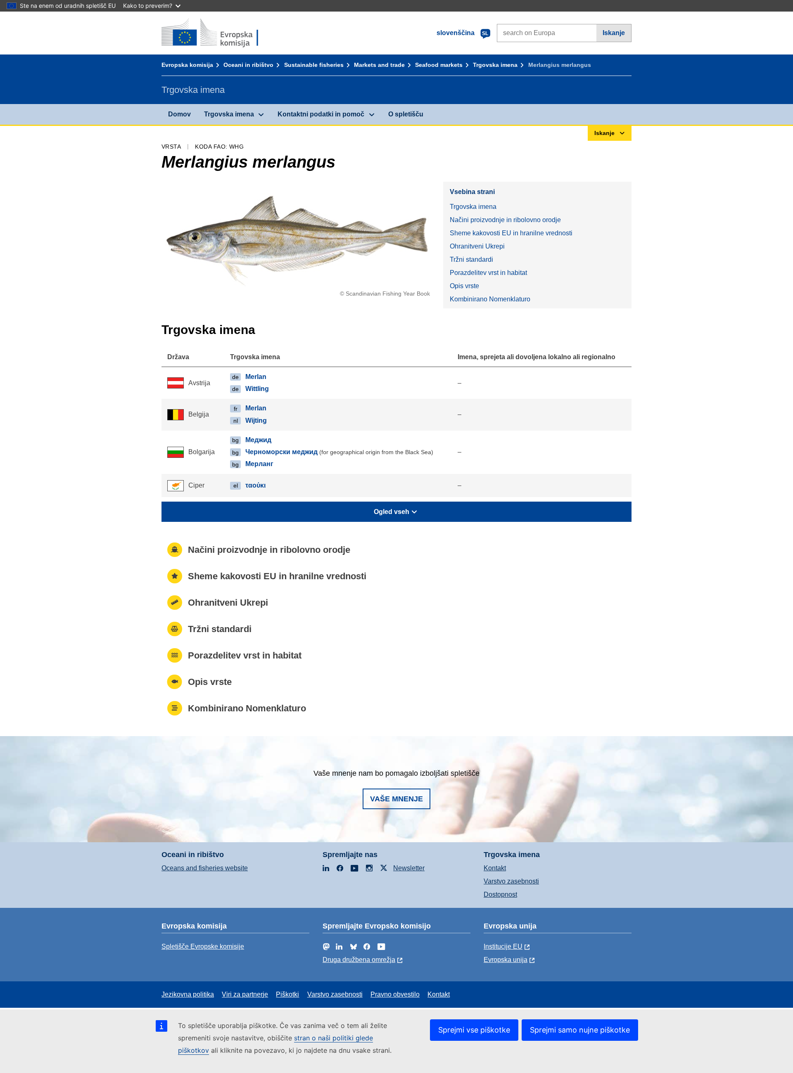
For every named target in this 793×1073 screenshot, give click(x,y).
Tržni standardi (471, 259)
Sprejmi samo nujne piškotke (580, 1030)
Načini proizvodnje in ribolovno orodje (505, 219)
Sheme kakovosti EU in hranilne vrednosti (511, 233)
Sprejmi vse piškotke (474, 1030)
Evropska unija (505, 959)
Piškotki (287, 994)
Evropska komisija (187, 65)
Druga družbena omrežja (359, 959)
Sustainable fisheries (314, 65)
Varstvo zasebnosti (511, 881)
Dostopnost (500, 894)
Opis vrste (464, 285)
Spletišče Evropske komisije (202, 946)
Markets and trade (379, 65)
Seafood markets (439, 65)
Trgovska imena (495, 65)
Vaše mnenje (396, 799)
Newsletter (409, 868)
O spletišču (405, 114)
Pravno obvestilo (395, 994)
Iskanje (614, 32)
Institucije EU (503, 946)
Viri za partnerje (245, 994)
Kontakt (495, 868)
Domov (179, 114)
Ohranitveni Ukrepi (477, 246)
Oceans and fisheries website (204, 868)
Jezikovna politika (187, 994)
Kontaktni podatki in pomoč (321, 114)
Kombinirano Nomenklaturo (490, 299)
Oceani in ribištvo (248, 65)
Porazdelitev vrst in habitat (488, 272)
